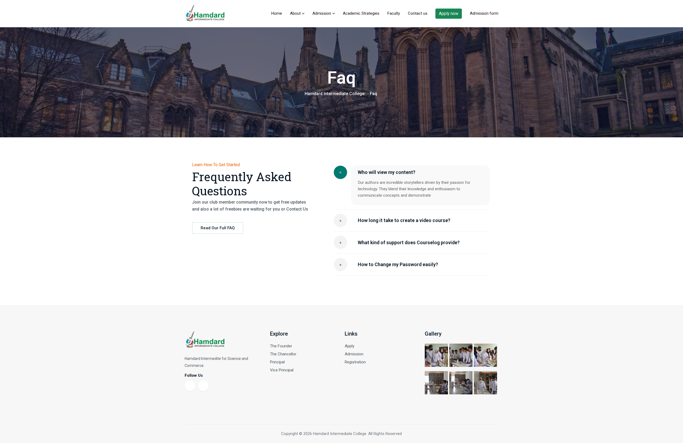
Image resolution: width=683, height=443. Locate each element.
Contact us (417, 13)
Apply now (448, 13)
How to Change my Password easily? (398, 264)
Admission (321, 13)
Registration (355, 362)
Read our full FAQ (218, 228)
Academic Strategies (361, 13)
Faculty (393, 13)
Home (276, 13)
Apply (349, 346)
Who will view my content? (386, 172)
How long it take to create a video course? (404, 220)
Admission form (484, 13)
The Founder (281, 346)
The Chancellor (283, 354)
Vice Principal (281, 370)
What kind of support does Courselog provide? (409, 242)
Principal (277, 362)
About (295, 13)
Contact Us (297, 209)
